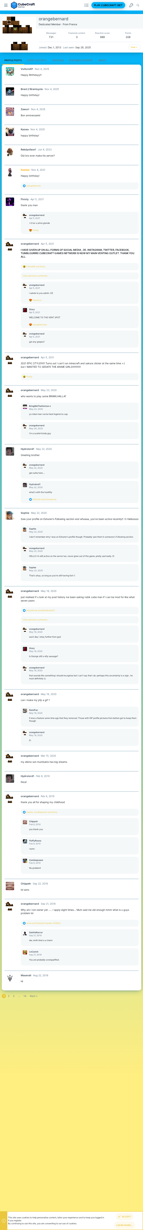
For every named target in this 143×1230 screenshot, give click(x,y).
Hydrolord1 (27, 448)
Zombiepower (36, 860)
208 (128, 37)
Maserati (26, 975)
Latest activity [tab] (37, 60)
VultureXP (27, 68)
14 (25, 995)
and (35, 266)
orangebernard (36, 215)
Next (32, 995)
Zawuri (25, 109)
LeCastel (33, 951)
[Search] (138, 5)
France (73, 24)
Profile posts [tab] (13, 60)
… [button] (19, 995)
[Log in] (131, 5)
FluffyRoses (35, 840)
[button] (6, 5)
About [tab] (102, 60)
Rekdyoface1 (28, 149)
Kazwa (25, 129)
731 (51, 37)
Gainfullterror (36, 932)
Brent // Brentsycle (32, 89)
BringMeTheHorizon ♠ (40, 406)
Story (32, 309)
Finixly (25, 199)
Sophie (25, 512)
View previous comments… (36, 275)
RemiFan (33, 710)
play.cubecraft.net (108, 5)
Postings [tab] (58, 60)
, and (41, 812)
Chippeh (33, 821)
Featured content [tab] (81, 60)
